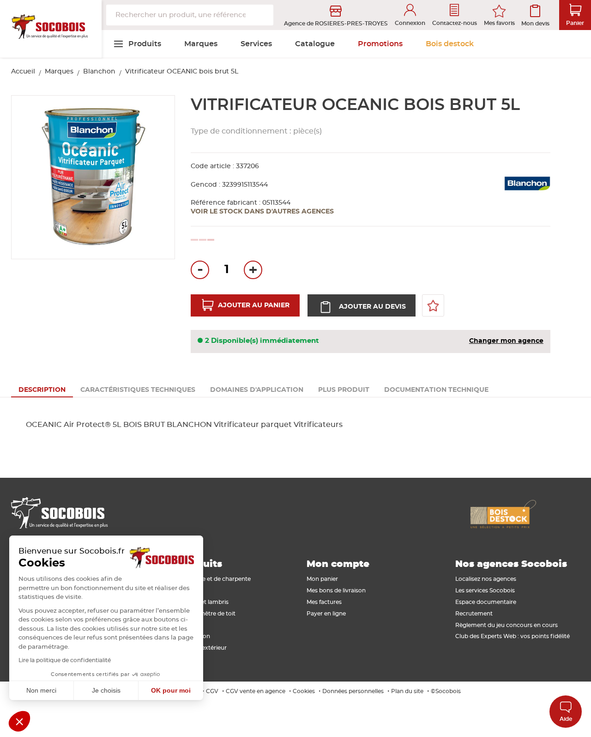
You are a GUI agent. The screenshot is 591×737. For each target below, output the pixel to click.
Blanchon (99, 71)
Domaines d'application (256, 390)
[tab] (42, 390)
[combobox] (189, 15)
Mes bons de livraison (336, 590)
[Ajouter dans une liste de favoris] (433, 305)
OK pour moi (171, 690)
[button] (19, 721)
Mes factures (324, 602)
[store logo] (51, 29)
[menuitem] (137, 44)
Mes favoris (499, 23)
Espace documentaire (485, 602)
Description (42, 390)
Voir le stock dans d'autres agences (262, 211)
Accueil (23, 71)
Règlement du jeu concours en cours (506, 625)
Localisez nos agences (485, 579)
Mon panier (322, 579)
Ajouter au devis (372, 307)
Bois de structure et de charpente (204, 579)
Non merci (41, 690)
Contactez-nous (454, 23)
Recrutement (474, 613)
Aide (566, 719)
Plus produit (343, 390)
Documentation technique (436, 390)
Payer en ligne (326, 613)
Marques (59, 71)
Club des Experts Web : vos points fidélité (512, 636)
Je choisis (106, 690)
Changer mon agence (506, 341)
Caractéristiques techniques (137, 390)
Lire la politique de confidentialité (64, 660)
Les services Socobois (485, 590)
